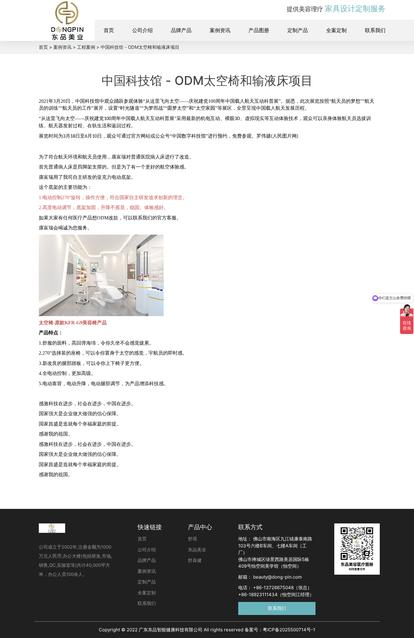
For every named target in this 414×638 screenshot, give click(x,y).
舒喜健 (195, 560)
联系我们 (375, 30)
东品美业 (197, 550)
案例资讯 (220, 30)
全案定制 (336, 30)
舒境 (192, 539)
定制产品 (297, 30)
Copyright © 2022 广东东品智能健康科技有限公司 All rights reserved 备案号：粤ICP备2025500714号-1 (207, 630)
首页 (109, 30)
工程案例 (86, 47)
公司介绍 (142, 30)
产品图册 (259, 30)
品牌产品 (181, 30)
